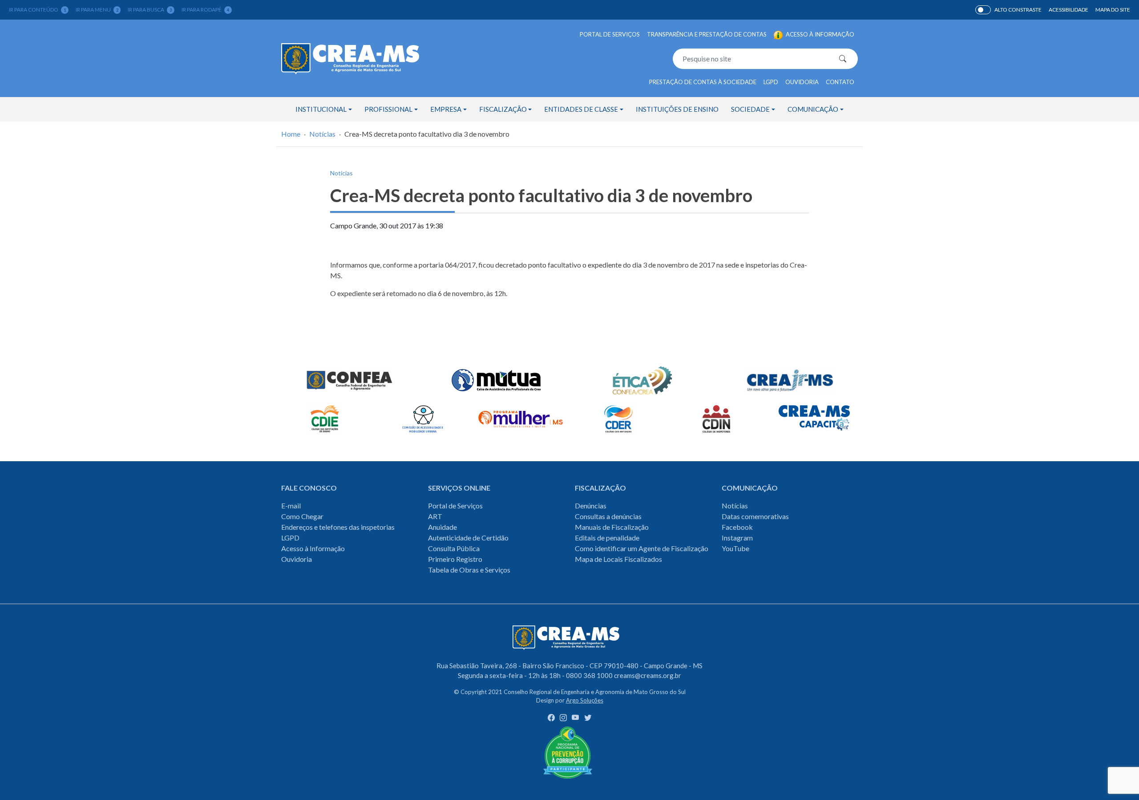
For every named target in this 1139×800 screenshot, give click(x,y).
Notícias (322, 134)
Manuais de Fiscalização (612, 527)
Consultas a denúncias (608, 516)
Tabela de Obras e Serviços (469, 569)
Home (290, 134)
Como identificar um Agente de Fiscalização (641, 548)
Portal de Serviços (610, 34)
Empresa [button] (445, 109)
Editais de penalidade (607, 537)
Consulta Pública (454, 548)
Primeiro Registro (455, 559)
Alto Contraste (983, 9)
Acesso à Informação (313, 548)
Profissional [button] (388, 109)
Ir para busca (150, 9)
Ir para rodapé (205, 9)
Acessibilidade (1068, 9)
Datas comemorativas (755, 516)
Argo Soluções (584, 700)
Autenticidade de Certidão (468, 537)
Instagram (737, 537)
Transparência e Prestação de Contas (707, 34)
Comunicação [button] (813, 109)
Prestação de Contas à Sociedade (702, 81)
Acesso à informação (819, 34)
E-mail (291, 505)
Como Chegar (302, 516)
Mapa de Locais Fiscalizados (618, 559)
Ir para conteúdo (37, 9)
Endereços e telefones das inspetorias (338, 527)
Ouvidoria (802, 81)
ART (435, 516)
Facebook (737, 527)
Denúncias (590, 505)
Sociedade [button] (750, 109)
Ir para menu (97, 9)
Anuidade (442, 527)
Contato (840, 81)
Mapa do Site (1112, 9)
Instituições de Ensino (677, 109)
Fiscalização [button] (503, 109)
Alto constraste (1018, 9)
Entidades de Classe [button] (581, 109)
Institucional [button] (321, 109)
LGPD (770, 81)
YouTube (735, 548)
